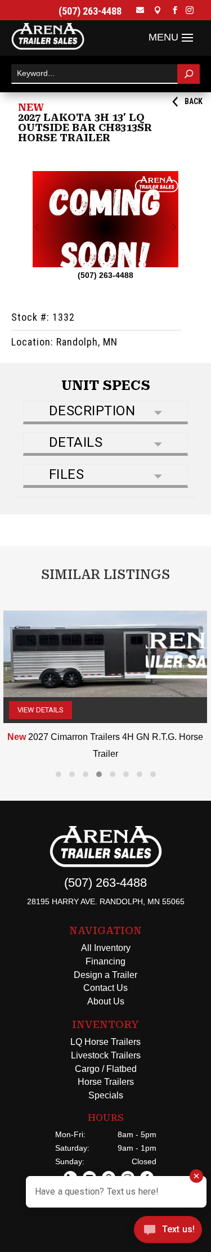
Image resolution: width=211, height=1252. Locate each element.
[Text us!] (168, 1230)
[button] (58, 774)
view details (40, 710)
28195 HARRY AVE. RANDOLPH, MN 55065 (106, 901)
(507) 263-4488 (90, 11)
